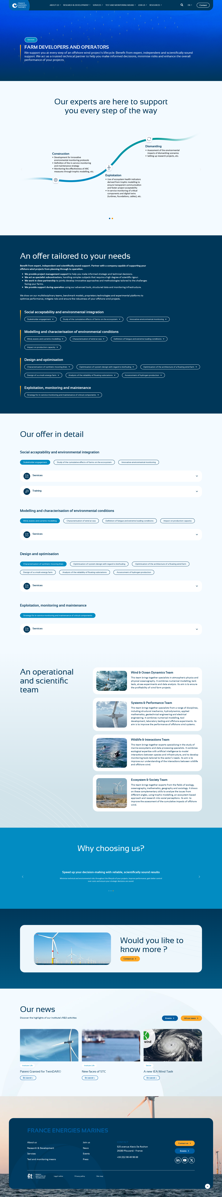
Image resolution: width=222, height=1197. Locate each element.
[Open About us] (60, 5)
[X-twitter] (191, 1160)
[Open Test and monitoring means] (135, 5)
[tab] (35, 462)
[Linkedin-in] (178, 1160)
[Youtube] (185, 1160)
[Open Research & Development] (90, 5)
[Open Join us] (146, 5)
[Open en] (191, 5)
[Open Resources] (161, 5)
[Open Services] (102, 5)
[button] (21, 169)
